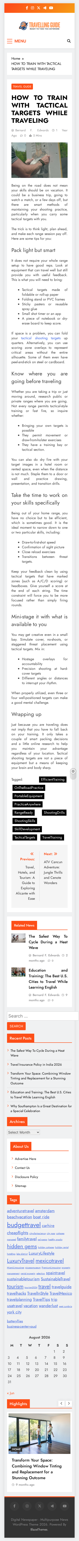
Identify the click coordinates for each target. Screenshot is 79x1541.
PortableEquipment (28, 795)
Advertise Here (25, 1158)
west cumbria (65, 1306)
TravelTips (41, 1299)
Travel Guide (22, 86)
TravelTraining (52, 837)
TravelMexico (61, 1293)
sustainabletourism (23, 1279)
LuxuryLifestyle (41, 1253)
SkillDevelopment (27, 829)
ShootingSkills (24, 820)
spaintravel (55, 1273)
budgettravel (24, 1224)
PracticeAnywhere (27, 804)
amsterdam (45, 1211)
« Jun (10, 1393)
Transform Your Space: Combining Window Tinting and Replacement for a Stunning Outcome (41, 1078)
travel (44, 1286)
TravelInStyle (37, 1293)
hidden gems (22, 1246)
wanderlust (48, 1306)
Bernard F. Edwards (32, 130)
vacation (30, 1306)
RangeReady (23, 812)
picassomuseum (33, 1267)
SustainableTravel (55, 1279)
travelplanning (19, 1299)
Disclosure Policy (26, 1177)
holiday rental (61, 1247)
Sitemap (20, 1185)
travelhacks (16, 1293)
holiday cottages (46, 1247)
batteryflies (15, 1321)
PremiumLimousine (51, 1267)
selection (40, 1273)
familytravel (27, 1239)
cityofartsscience (37, 1233)
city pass (51, 1233)
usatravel (14, 1306)
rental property (28, 1273)
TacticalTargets (24, 837)
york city (14, 1312)
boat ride (41, 1217)
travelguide (62, 1287)
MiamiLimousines (15, 1267)
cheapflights (17, 1233)
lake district (22, 1254)
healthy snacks (55, 1239)
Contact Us (22, 1167)
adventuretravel (20, 1211)
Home (16, 1449)
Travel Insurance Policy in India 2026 (36, 1064)
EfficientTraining (53, 779)
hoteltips (11, 1254)
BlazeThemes (39, 1529)
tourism (15, 1286)
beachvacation (19, 1217)
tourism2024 (31, 1287)
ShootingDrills (54, 812)
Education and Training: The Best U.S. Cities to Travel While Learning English (48, 978)
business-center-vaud (21, 1326)
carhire (48, 1226)
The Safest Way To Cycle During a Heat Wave (48, 941)
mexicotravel (50, 1260)
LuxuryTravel (20, 1260)
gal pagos (42, 1239)
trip (54, 1299)
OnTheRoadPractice (28, 787)
